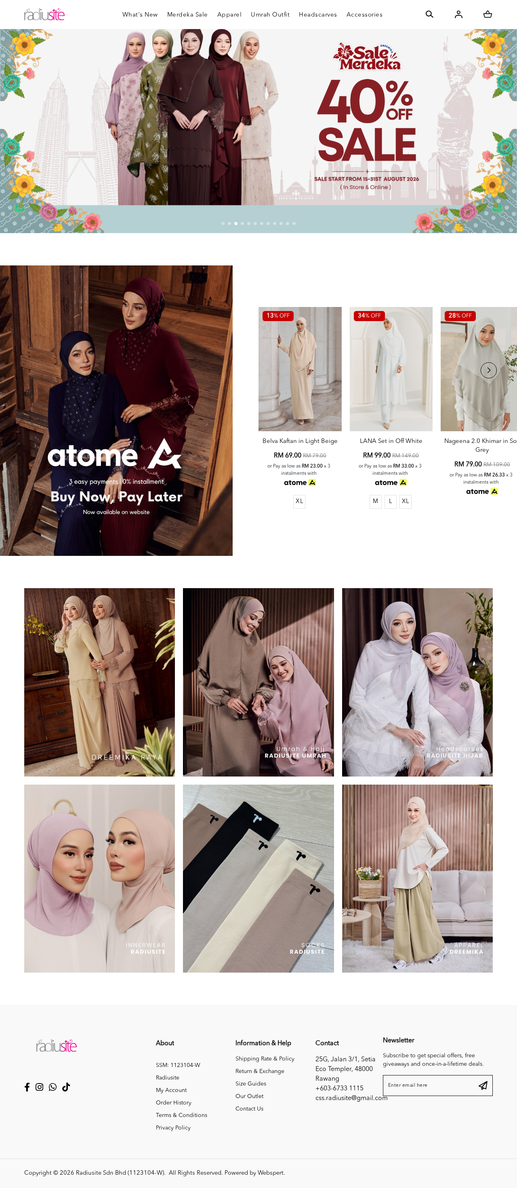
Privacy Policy (173, 1128)
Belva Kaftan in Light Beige (300, 441)
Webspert (271, 1173)
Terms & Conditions (181, 1115)
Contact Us (249, 1109)
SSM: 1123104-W (178, 1065)
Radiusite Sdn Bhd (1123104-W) (120, 1173)
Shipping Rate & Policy (264, 1059)
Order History (173, 1103)
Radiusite (167, 1078)
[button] (223, 223)
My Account (171, 1090)
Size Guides (250, 1084)
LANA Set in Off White (391, 441)
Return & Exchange (259, 1071)
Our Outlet (249, 1096)
